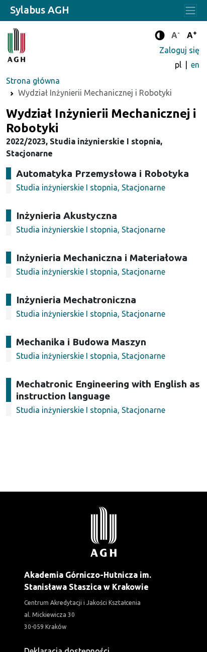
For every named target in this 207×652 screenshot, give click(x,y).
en (195, 64)
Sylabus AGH (39, 10)
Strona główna (33, 80)
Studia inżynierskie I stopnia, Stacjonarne (90, 187)
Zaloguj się (179, 50)
